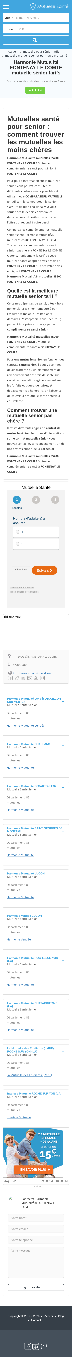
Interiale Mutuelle (19, 1117)
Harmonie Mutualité (20, 767)
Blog (61, 1316)
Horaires (37, 1186)
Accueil (12, 51)
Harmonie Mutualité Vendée (26, 725)
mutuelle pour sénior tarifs (41, 51)
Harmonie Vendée (19, 939)
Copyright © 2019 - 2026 (24, 1316)
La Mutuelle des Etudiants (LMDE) (29, 1075)
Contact (36, 1320)
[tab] (36, 701)
